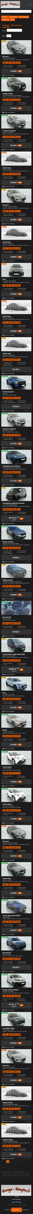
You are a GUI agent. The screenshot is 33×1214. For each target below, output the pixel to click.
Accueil (16, 1196)
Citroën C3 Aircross (23, 17)
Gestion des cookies (16, 1202)
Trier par (4, 30)
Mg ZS (12, 19)
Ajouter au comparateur (9, 75)
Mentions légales (16, 1199)
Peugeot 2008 (5, 19)
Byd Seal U (4, 17)
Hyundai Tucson (13, 17)
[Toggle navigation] (30, 4)
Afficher (4, 36)
